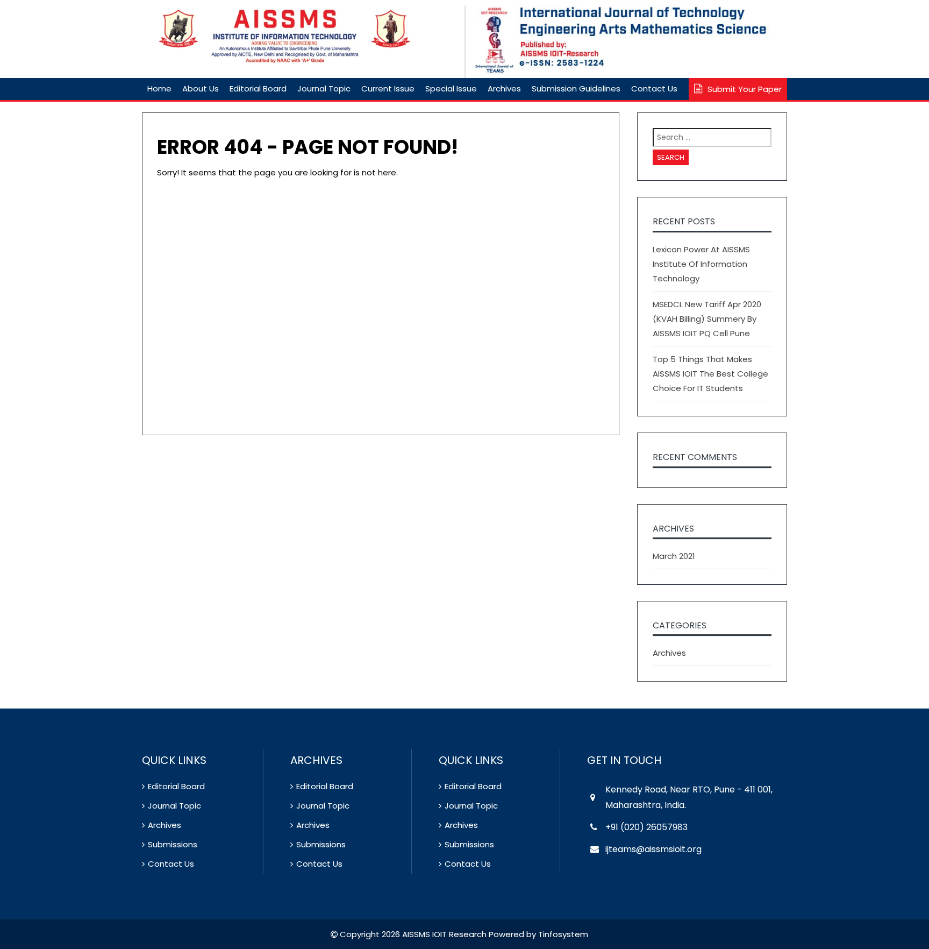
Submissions (172, 844)
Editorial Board (258, 88)
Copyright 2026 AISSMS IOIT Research (412, 934)
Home (159, 88)
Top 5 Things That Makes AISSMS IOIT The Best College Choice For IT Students (710, 373)
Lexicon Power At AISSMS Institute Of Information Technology (701, 264)
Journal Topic (324, 88)
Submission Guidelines (576, 88)
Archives (504, 88)
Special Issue (451, 88)
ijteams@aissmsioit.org (653, 849)
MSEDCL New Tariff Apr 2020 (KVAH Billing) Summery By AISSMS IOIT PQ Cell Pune (707, 319)
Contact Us (654, 88)
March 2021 (674, 556)
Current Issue (388, 88)
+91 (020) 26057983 (646, 827)
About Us (200, 88)
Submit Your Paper (745, 89)
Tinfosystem (563, 934)
